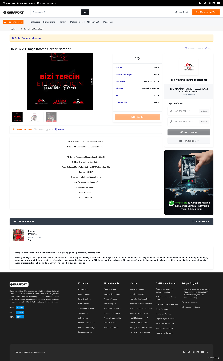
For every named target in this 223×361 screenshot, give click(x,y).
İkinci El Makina (84, 299)
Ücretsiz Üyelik (110, 289)
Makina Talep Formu (112, 313)
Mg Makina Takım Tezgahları (189, 79)
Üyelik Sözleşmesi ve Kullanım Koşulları (164, 290)
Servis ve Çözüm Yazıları (140, 332)
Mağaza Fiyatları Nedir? (139, 313)
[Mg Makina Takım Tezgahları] (188, 66)
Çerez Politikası (162, 309)
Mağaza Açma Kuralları (165, 319)
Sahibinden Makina (86, 308)
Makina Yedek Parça (86, 327)
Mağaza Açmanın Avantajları (141, 308)
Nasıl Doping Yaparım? (139, 323)
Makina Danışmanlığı (112, 318)
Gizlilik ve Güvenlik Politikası (167, 304)
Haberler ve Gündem (164, 333)
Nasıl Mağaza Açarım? (139, 318)
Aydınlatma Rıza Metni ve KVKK (166, 298)
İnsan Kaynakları (85, 332)
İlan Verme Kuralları (163, 314)
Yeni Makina (83, 313)
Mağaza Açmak (110, 299)
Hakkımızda (82, 289)
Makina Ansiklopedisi (164, 328)
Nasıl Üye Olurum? (137, 289)
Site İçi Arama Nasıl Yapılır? (141, 327)
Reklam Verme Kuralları (165, 323)
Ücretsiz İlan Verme (112, 294)
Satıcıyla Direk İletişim (112, 308)
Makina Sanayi (84, 294)
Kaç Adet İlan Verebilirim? (140, 299)
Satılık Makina (83, 304)
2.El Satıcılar (83, 318)
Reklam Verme (110, 323)
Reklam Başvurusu (111, 327)
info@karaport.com (192, 307)
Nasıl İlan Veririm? (137, 294)
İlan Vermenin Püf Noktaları (141, 304)
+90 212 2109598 (191, 302)
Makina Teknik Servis (86, 323)
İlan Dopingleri (110, 304)
